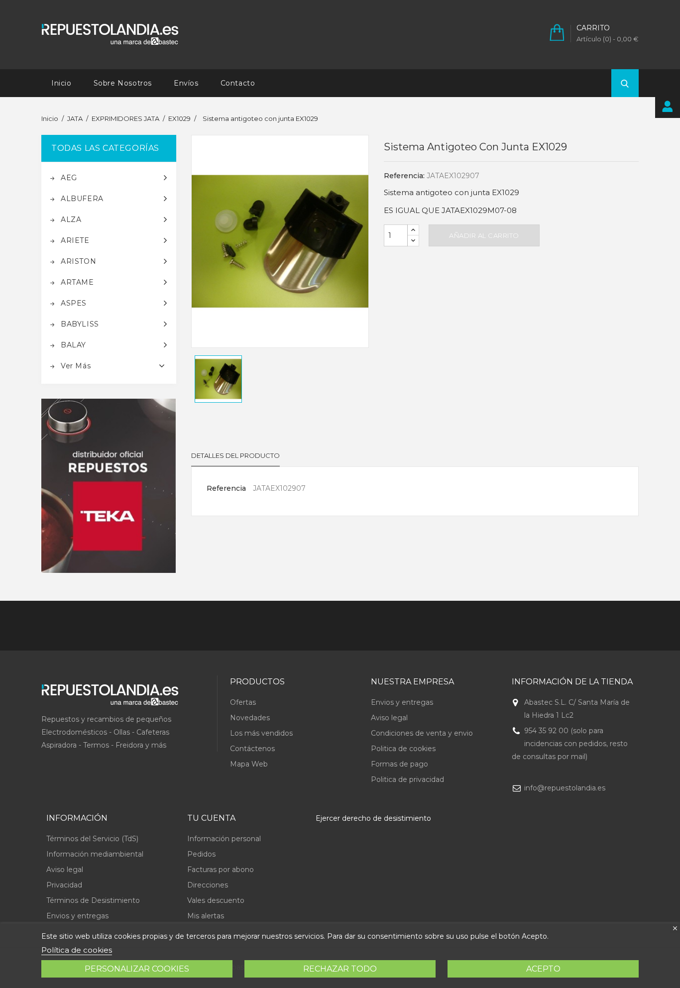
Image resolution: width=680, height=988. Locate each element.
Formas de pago (399, 764)
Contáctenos (252, 748)
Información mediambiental (94, 854)
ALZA (71, 219)
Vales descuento (215, 900)
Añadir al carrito (484, 235)
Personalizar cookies (137, 969)
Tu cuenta (211, 818)
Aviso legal (389, 717)
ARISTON (78, 261)
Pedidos (201, 854)
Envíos (186, 83)
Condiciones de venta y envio (422, 733)
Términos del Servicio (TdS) (92, 838)
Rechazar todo (340, 969)
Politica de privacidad (407, 779)
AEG (69, 177)
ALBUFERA (82, 198)
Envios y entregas (402, 702)
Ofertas (243, 702)
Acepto (543, 969)
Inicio (61, 83)
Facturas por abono (220, 869)
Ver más (76, 365)
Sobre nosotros (123, 83)
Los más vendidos (261, 733)
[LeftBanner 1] (108, 486)
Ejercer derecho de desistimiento (373, 818)
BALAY (73, 344)
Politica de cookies (403, 748)
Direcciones (207, 884)
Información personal (224, 838)
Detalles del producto (235, 455)
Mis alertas (205, 915)
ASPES (74, 303)
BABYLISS (80, 324)
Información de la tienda (572, 681)
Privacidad (64, 884)
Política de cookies (76, 950)
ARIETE (75, 240)
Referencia (226, 488)
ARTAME (77, 282)
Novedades (250, 717)
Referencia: (404, 175)
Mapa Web (249, 764)
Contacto (238, 83)
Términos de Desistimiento (93, 900)
